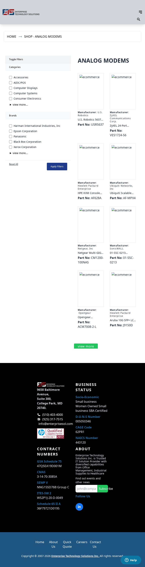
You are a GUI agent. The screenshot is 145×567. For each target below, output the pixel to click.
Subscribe (103, 489)
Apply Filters (57, 166)
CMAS (41, 472)
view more (86, 346)
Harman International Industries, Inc (37, 126)
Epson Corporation (25, 131)
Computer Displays (26, 88)
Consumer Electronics (27, 98)
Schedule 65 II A (49, 504)
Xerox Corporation (25, 147)
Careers (81, 542)
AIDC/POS (20, 82)
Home (11, 36)
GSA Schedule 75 (49, 461)
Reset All (13, 164)
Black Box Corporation (27, 141)
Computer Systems (25, 93)
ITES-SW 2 (44, 493)
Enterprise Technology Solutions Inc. (75, 556)
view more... (20, 104)
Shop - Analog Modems (43, 36)
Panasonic (20, 136)
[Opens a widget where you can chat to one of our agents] (130, 560)
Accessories (21, 77)
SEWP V (42, 483)
